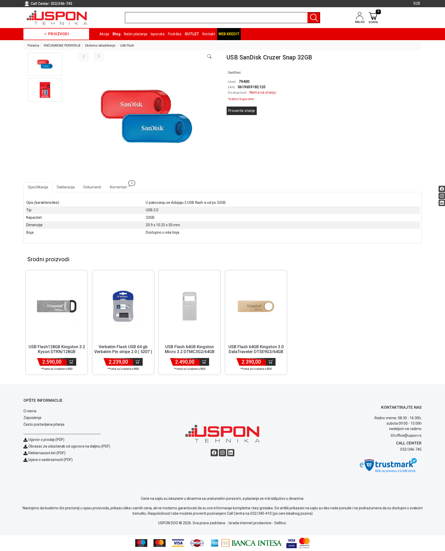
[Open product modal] (209, 56)
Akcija (104, 34)
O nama (29, 411)
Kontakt (208, 34)
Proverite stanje (241, 111)
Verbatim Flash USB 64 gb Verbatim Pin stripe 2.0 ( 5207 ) (123, 349)
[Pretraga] (313, 17)
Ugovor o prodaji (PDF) (46, 440)
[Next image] (98, 56)
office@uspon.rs (408, 435)
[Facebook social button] (442, 189)
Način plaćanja (135, 34)
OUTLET (192, 34)
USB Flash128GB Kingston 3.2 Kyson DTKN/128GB (57, 349)
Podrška (174, 34)
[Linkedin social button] (442, 203)
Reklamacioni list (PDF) (46, 453)
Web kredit (228, 34)
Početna (33, 45)
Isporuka (158, 34)
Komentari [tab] (120, 185)
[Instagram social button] (442, 196)
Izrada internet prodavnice (250, 523)
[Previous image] (83, 56)
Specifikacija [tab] (38, 187)
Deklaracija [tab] (66, 187)
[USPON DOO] (56, 17)
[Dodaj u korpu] (71, 362)
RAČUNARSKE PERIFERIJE (62, 45)
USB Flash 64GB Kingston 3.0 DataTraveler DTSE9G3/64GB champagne (256, 351)
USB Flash (127, 45)
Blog (117, 34)
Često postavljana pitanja (43, 424)
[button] (45, 64)
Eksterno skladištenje (100, 45)
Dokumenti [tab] (92, 187)
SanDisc (234, 72)
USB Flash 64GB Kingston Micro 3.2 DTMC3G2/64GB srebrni (190, 351)
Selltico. (280, 523)
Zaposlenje (32, 418)
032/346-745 (61, 4)
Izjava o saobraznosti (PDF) (50, 460)
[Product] (56, 306)
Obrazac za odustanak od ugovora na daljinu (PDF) (69, 446)
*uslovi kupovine (241, 99)
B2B (417, 3)
